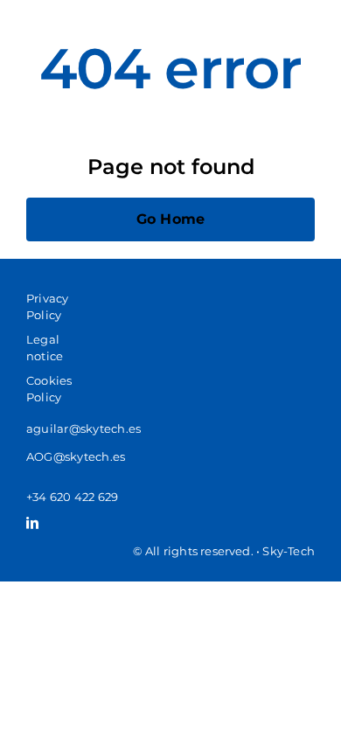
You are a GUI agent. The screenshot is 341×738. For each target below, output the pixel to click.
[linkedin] (32, 523)
